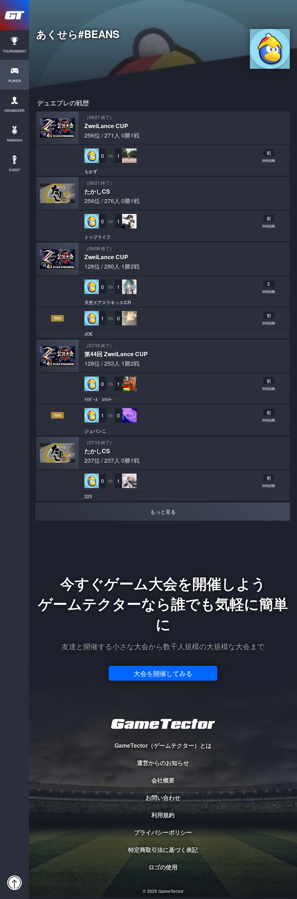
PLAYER (14, 81)
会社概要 (163, 780)
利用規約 (163, 815)
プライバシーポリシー (163, 832)
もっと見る (163, 511)
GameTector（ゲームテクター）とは (163, 745)
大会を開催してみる (163, 673)
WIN (57, 318)
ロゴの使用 (162, 867)
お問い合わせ (163, 797)
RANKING (14, 140)
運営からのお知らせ (163, 763)
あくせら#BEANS (78, 35)
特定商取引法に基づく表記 (163, 849)
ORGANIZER (14, 110)
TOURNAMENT (15, 51)
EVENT (14, 170)
